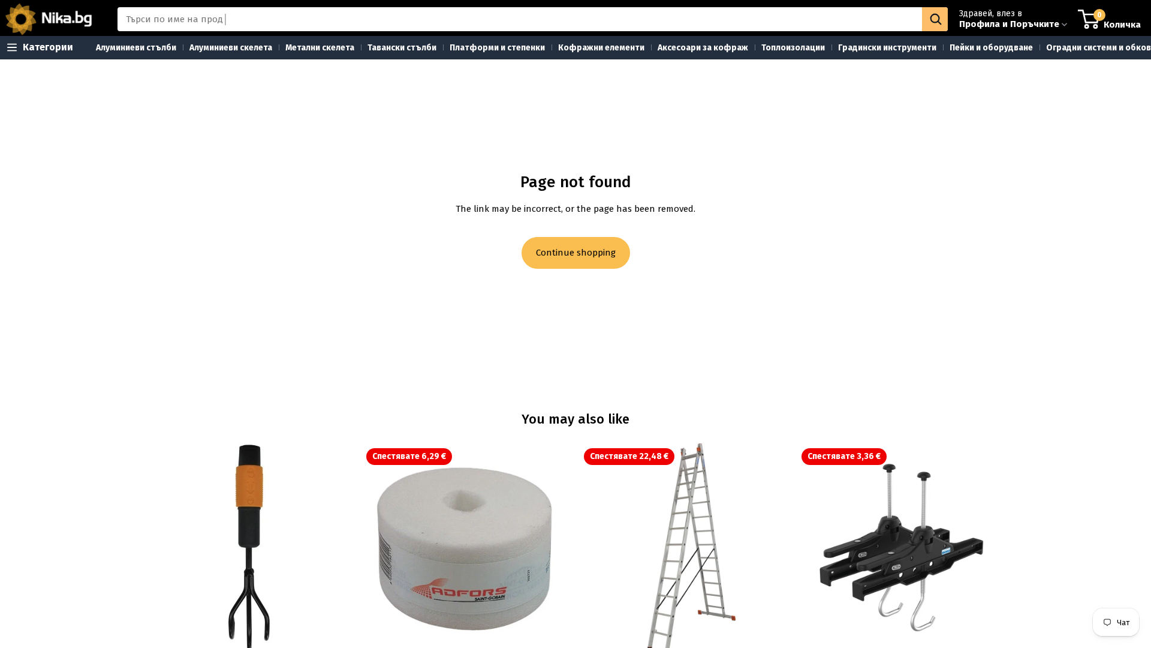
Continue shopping (576, 252)
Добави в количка (345, 636)
